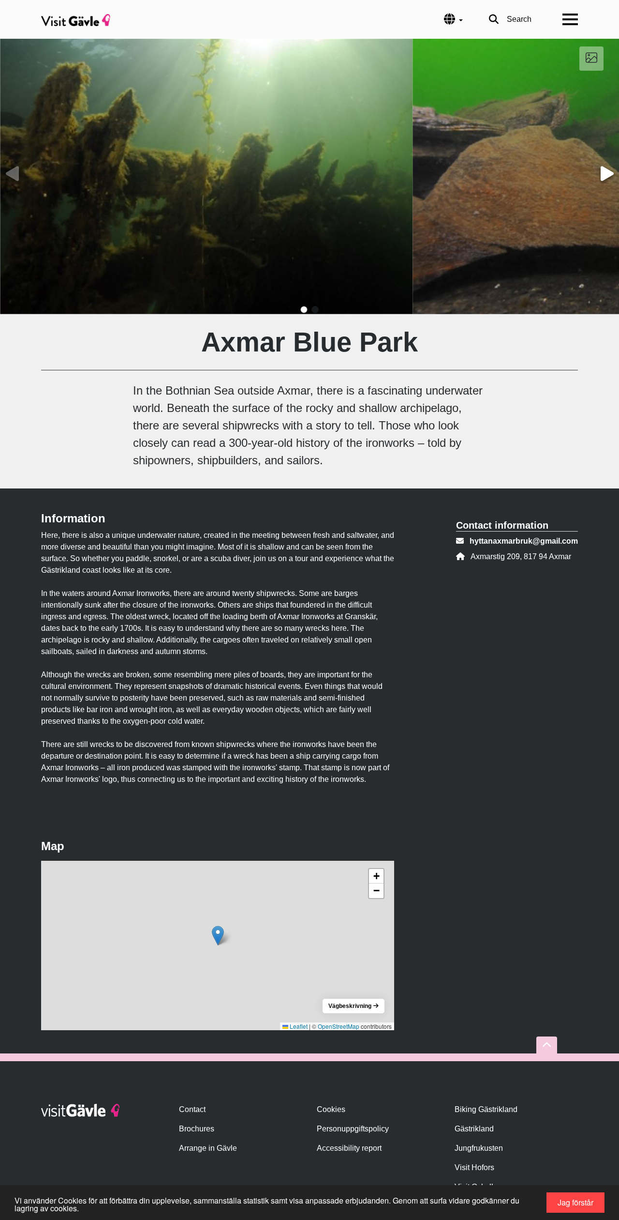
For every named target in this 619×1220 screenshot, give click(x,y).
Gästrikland (474, 1129)
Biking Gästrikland (486, 1109)
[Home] (75, 19)
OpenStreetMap (338, 1026)
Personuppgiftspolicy (353, 1129)
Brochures (196, 1129)
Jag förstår (575, 1202)
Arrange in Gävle (208, 1148)
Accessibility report (349, 1148)
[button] (304, 309)
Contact (192, 1109)
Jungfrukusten (479, 1148)
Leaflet (298, 1026)
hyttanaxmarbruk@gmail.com (524, 541)
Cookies (331, 1109)
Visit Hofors (474, 1167)
